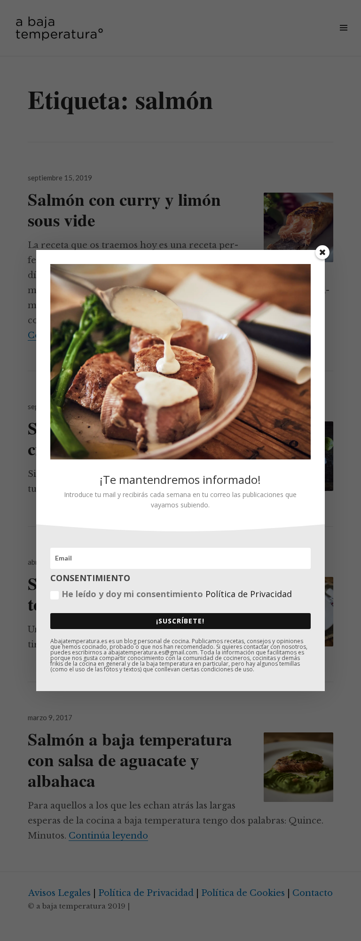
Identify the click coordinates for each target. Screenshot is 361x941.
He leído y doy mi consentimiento (177, 593)
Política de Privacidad (248, 593)
